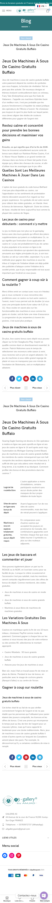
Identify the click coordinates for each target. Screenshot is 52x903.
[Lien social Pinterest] (26, 379)
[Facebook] (4, 855)
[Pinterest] (18, 855)
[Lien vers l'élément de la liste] (26, 824)
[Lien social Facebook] (12, 379)
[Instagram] (11, 855)
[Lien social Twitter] (19, 379)
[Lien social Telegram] (40, 379)
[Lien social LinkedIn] (33, 379)
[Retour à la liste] (26, 388)
